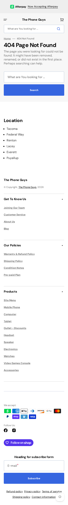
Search (34, 90)
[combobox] (34, 29)
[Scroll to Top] (59, 481)
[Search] (59, 29)
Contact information (44, 497)
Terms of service (52, 491)
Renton (11, 140)
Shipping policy (21, 497)
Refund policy (14, 491)
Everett (12, 152)
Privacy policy (32, 491)
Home (7, 38)
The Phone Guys (27, 187)
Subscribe (34, 478)
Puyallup (13, 158)
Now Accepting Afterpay (43, 6)
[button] (5, 20)
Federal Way (15, 134)
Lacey (11, 146)
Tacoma (12, 129)
